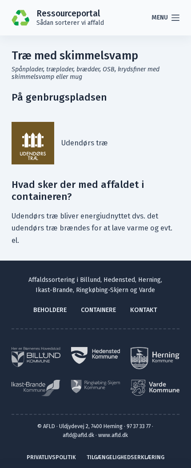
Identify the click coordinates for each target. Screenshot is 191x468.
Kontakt (143, 310)
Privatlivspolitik (51, 457)
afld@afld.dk (78, 435)
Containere (98, 310)
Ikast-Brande (54, 290)
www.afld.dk (113, 435)
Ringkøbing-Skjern (102, 290)
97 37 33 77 (139, 426)
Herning (149, 280)
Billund (90, 280)
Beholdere (50, 310)
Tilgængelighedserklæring (125, 457)
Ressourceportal (68, 13)
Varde (147, 290)
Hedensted (119, 280)
